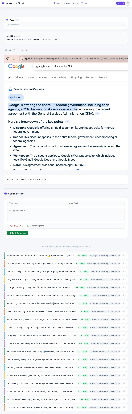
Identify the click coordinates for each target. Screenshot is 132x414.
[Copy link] (6, 50)
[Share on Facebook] (14, 50)
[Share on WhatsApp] (22, 50)
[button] (66, 24)
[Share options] (124, 255)
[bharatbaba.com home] (23, 3)
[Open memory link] (26, 50)
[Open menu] (128, 3)
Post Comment (19, 233)
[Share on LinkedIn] (18, 50)
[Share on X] (10, 50)
